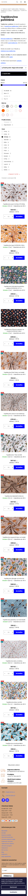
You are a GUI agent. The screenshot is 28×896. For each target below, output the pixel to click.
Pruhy (6, 131)
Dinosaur (7, 153)
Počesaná (7, 122)
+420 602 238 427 (10, 795)
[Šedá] (8, 107)
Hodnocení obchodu (7, 841)
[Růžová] (12, 115)
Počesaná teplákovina (6, 38)
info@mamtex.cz (10, 792)
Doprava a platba (6, 835)
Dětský (7, 137)
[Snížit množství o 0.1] (5, 216)
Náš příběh (4, 831)
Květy (6, 134)
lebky (6, 167)
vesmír (7, 164)
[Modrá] (21, 107)
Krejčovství (4, 854)
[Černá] (4, 107)
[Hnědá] (12, 107)
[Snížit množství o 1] (5, 258)
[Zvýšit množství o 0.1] (12, 216)
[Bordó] (4, 115)
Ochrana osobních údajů (8, 839)
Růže (6, 142)
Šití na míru (5, 850)
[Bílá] (12, 111)
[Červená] (21, 111)
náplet (11, 57)
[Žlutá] (8, 111)
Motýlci (7, 156)
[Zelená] (16, 107)
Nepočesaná (8, 125)
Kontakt (4, 833)
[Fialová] (8, 115)
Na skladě (7, 90)
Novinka (7, 96)
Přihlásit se (8, 876)
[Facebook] (3, 800)
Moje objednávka (6, 856)
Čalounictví (5, 848)
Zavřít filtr (6, 74)
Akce (6, 93)
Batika (6, 170)
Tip (5, 99)
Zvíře (6, 145)
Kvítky (6, 159)
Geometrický (8, 161)
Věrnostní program (7, 846)
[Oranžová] (4, 111)
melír (6, 148)
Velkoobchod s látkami (8, 843)
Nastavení (13, 887)
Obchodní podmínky (7, 837)
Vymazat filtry (13, 174)
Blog (3, 852)
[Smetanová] (16, 111)
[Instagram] (7, 800)
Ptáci (6, 150)
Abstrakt (7, 139)
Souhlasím (13, 892)
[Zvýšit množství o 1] (12, 258)
